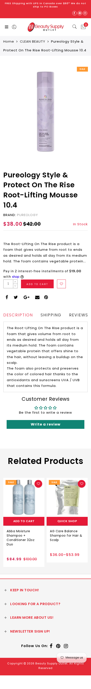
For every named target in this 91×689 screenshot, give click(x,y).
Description (18, 315)
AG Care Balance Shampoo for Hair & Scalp (66, 535)
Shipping (51, 315)
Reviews (78, 315)
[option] (24, 522)
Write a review (46, 424)
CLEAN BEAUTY (32, 41)
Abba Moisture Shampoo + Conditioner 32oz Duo (20, 538)
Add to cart (23, 521)
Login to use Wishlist (61, 284)
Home (8, 41)
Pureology (27, 215)
